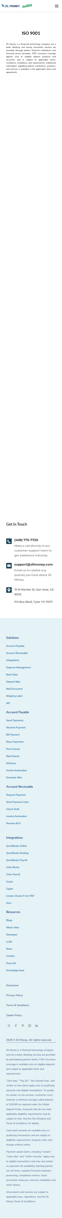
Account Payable (15, 645)
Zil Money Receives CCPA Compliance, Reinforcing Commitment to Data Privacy (28, 230)
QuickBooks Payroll (16, 860)
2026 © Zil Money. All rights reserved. (29, 1040)
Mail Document (14, 688)
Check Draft (12, 809)
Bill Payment (13, 734)
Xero (8, 903)
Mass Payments (15, 741)
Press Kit (11, 963)
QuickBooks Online (16, 845)
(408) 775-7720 (26, 540)
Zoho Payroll (13, 874)
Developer (11, 934)
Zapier (9, 888)
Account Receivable (17, 653)
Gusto (9, 881)
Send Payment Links (17, 802)
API (8, 703)
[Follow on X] (9, 1025)
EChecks (11, 763)
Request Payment (16, 794)
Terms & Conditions (17, 1005)
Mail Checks (12, 756)
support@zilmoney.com (33, 564)
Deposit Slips (13, 681)
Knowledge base (15, 970)
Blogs (9, 920)
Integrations (12, 660)
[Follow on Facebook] (16, 1025)
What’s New (12, 927)
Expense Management (18, 667)
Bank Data (12, 674)
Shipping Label (14, 695)
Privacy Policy (14, 995)
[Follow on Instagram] (29, 1025)
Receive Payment (15, 727)
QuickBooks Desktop (17, 853)
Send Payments (14, 720)
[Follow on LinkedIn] (36, 1025)
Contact (10, 956)
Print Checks (13, 749)
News (9, 948)
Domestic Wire (14, 777)
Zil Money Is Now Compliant (27, 133)
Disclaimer (12, 985)
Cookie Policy (14, 1015)
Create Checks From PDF (20, 895)
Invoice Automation (16, 770)
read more (14, 166)
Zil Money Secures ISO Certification (23, 432)
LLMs (9, 941)
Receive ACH (13, 823)
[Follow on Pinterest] (22, 1025)
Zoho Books (12, 867)
